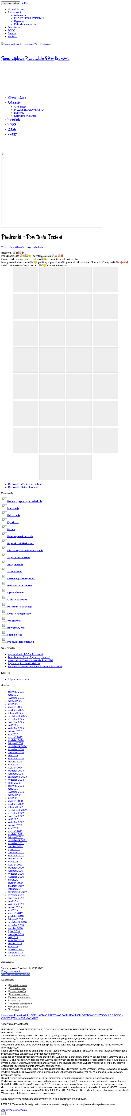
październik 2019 (17, 891)
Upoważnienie (15, 592)
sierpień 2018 (15, 928)
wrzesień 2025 (16, 718)
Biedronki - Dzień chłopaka (23, 486)
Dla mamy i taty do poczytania (25, 550)
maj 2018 (13, 937)
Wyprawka (14, 620)
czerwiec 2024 (16, 752)
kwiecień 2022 (16, 822)
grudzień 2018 (16, 916)
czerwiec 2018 (16, 934)
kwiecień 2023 (16, 791)
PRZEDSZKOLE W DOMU (29, 17)
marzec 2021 (15, 858)
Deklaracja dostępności (21, 578)
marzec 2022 (15, 825)
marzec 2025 (15, 731)
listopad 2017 (15, 952)
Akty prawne (15, 564)
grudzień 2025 (16, 709)
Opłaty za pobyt (17, 599)
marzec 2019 (15, 906)
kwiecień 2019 (16, 903)
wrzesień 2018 (16, 925)
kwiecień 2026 (16, 697)
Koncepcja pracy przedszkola (24, 501)
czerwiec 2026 (16, 691)
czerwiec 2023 (16, 785)
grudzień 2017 (16, 949)
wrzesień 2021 (16, 843)
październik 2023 (17, 776)
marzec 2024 (15, 761)
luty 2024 (13, 764)
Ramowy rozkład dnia (20, 536)
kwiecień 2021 (16, 855)
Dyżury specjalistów (19, 613)
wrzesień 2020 (16, 873)
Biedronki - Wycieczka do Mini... (26, 483)
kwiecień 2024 (16, 758)
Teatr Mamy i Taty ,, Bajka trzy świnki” (29, 657)
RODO (11, 30)
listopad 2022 (15, 806)
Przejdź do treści (10, 971)
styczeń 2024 (15, 767)
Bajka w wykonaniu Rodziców (24, 663)
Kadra (11, 529)
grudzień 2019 (16, 885)
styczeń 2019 (15, 912)
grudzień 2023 (16, 770)
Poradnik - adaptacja (19, 606)
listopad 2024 (15, 743)
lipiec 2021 (14, 849)
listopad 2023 (15, 773)
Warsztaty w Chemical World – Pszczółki (30, 660)
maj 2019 (13, 900)
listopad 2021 (15, 837)
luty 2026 (13, 703)
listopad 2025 (15, 712)
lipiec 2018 (14, 931)
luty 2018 (13, 946)
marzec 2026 (15, 700)
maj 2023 (13, 788)
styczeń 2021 (15, 864)
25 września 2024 (11, 246)
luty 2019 (13, 909)
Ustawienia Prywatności (14, 1015)
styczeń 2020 (15, 882)
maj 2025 (13, 725)
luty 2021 (13, 861)
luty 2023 (13, 797)
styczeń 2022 (15, 831)
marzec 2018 (15, 943)
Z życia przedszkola (32, 246)
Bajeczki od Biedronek (20, 543)
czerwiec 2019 (16, 897)
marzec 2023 (15, 794)
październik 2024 (17, 746)
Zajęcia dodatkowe (18, 557)
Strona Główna (16, 8)
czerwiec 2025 (16, 721)
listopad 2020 (15, 870)
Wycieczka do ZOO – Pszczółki (25, 654)
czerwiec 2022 (16, 815)
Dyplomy (19, 20)
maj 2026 (13, 694)
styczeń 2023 (15, 800)
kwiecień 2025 (16, 728)
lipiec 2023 (14, 782)
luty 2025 (13, 734)
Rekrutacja (14, 27)
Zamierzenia (14, 571)
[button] (15, 974)
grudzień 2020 (16, 867)
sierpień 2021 (15, 846)
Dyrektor (13, 522)
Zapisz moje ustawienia (14, 1109)
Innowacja (13, 508)
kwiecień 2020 (16, 876)
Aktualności (14, 11)
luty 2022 (13, 828)
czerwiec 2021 (16, 852)
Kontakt (12, 36)
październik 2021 (17, 840)
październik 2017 (17, 955)
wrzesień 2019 (16, 894)
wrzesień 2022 (16, 812)
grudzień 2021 (16, 834)
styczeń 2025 (15, 737)
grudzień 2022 (16, 803)
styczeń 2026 (15, 706)
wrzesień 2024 (16, 749)
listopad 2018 (15, 919)
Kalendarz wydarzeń (25, 24)
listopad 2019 (15, 888)
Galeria (12, 33)
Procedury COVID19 (19, 585)
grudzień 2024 (16, 740)
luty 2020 (13, 879)
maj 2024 (13, 755)
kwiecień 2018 (16, 940)
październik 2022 (17, 809)
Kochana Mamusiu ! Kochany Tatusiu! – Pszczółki (35, 666)
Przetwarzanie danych (20, 641)
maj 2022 (13, 818)
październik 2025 (17, 715)
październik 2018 (17, 922)
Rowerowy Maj (16, 627)
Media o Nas (14, 634)
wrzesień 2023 (16, 779)
